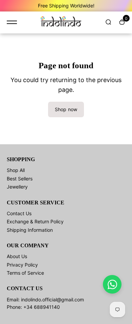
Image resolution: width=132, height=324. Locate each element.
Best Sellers (19, 178)
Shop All (16, 170)
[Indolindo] (61, 22)
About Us (17, 256)
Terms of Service (25, 273)
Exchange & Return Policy (35, 221)
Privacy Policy (22, 265)
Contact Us (19, 213)
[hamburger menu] (12, 22)
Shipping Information (30, 230)
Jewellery (17, 187)
